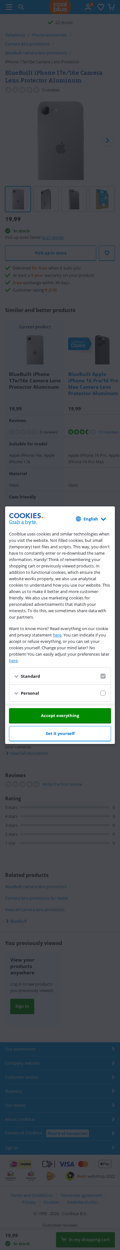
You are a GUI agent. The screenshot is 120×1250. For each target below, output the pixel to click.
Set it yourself (60, 733)
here (57, 635)
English (91, 519)
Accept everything (60, 715)
